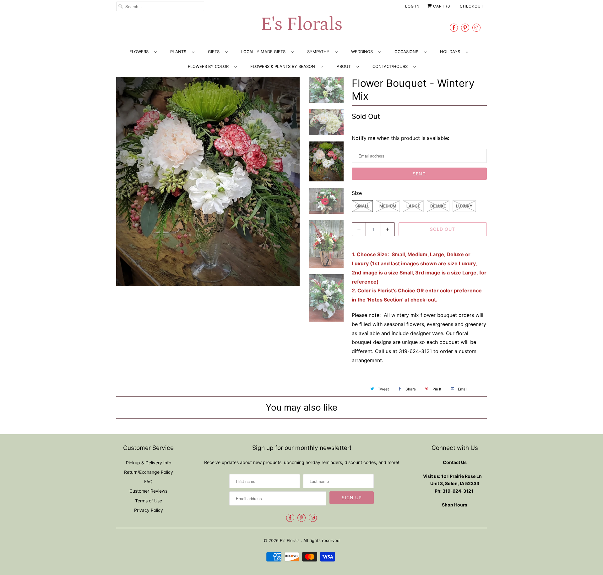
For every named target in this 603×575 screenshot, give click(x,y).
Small (362, 205)
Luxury (464, 205)
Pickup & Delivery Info (148, 462)
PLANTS (179, 51)
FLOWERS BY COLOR (209, 66)
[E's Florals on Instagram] (476, 27)
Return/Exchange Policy (148, 472)
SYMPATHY (319, 51)
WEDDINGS (363, 51)
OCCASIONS (407, 51)
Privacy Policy (148, 510)
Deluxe (438, 205)
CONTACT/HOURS (391, 66)
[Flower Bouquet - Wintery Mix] (208, 181)
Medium (387, 205)
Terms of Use (148, 500)
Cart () (442, 6)
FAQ (148, 481)
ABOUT (345, 66)
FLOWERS (140, 51)
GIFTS (215, 51)
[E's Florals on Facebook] (454, 27)
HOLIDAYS (451, 51)
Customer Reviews (148, 491)
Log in (412, 6)
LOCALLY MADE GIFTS (264, 51)
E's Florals (301, 24)
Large (413, 205)
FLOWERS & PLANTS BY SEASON (284, 66)
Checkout (472, 6)
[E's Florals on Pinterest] (465, 27)
